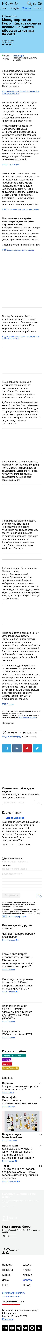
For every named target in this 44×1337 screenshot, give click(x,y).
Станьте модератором (17, 917)
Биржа (6, 1274)
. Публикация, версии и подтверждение (20, 209)
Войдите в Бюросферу (11, 737)
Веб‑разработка (8, 723)
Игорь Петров (18, 56)
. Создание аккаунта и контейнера (18, 250)
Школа (27, 1264)
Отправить (11, 895)
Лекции (14, 8)
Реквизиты (7, 1319)
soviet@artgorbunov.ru (13, 1293)
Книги (5, 1285)
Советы (26, 8)
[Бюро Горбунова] (10, 3)
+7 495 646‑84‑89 (11, 1296)
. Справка (8, 704)
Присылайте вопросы (28, 717)
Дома (5, 1279)
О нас (38, 8)
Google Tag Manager (10, 165)
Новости (7, 1264)
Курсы (27, 1269)
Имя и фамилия (14, 858)
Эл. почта (7, 865)
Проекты (7, 1269)
